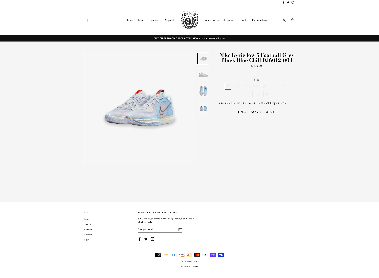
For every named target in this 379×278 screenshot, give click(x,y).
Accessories (212, 20)
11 (285, 86)
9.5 (255, 86)
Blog (86, 219)
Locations (229, 20)
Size (257, 79)
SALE (244, 20)
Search (87, 224)
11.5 (247, 94)
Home (129, 20)
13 (267, 94)
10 (264, 86)
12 (258, 94)
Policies (88, 234)
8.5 (237, 86)
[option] (189, 38)
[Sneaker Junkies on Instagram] (152, 239)
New (141, 20)
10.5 (275, 86)
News (87, 239)
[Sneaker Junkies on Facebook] (139, 239)
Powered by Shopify (189, 266)
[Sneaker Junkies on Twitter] (146, 239)
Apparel (169, 20)
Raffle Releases (260, 20)
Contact (88, 229)
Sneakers (154, 20)
